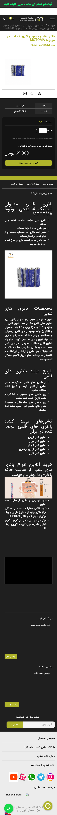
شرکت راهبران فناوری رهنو (28, 810)
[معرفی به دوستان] (25, 94)
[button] (17, 94)
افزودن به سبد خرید (28, 163)
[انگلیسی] (6, 813)
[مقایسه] (39, 94)
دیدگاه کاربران (33, 184)
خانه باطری (30, 807)
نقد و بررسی (48, 184)
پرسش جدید (11, 704)
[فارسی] (9, 813)
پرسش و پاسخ (17, 184)
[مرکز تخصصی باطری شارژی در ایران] (31, 19)
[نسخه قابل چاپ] (32, 94)
